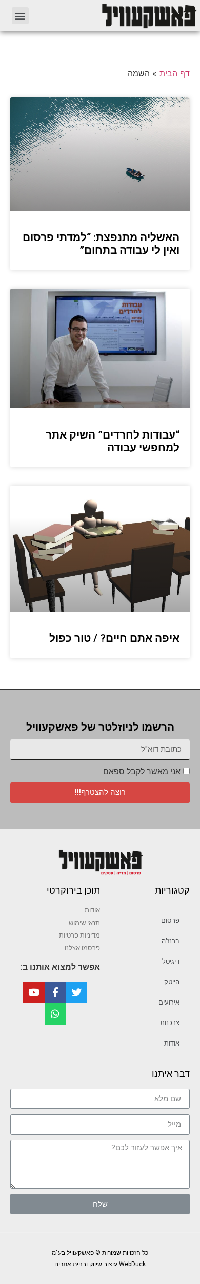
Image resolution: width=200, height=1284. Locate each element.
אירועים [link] (168, 1002)
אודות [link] (171, 1043)
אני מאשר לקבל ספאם (142, 771)
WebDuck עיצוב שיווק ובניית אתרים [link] (100, 1264)
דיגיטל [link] (170, 961)
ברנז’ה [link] (170, 941)
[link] (118, 16)
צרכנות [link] (169, 1023)
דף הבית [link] (174, 73)
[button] (20, 15)
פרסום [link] (170, 920)
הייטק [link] (171, 982)
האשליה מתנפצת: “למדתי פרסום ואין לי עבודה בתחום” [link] (101, 243)
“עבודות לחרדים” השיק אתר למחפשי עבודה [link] (112, 441)
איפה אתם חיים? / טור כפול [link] (114, 638)
